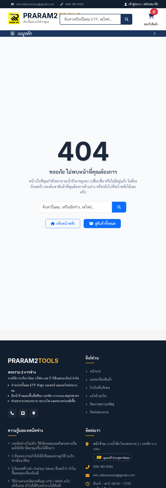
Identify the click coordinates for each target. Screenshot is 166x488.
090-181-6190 (74, 4)
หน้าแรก (95, 371)
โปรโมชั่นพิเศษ (99, 388)
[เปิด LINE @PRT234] (23, 413)
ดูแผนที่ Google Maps (116, 457)
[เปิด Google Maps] (33, 413)
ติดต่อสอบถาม (99, 412)
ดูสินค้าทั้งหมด (105, 223)
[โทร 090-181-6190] (12, 413)
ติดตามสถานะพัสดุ (101, 404)
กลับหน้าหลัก (65, 223)
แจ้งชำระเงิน (98, 396)
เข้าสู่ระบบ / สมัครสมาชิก (143, 4)
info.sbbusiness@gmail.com (35, 4)
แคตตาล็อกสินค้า (100, 379)
